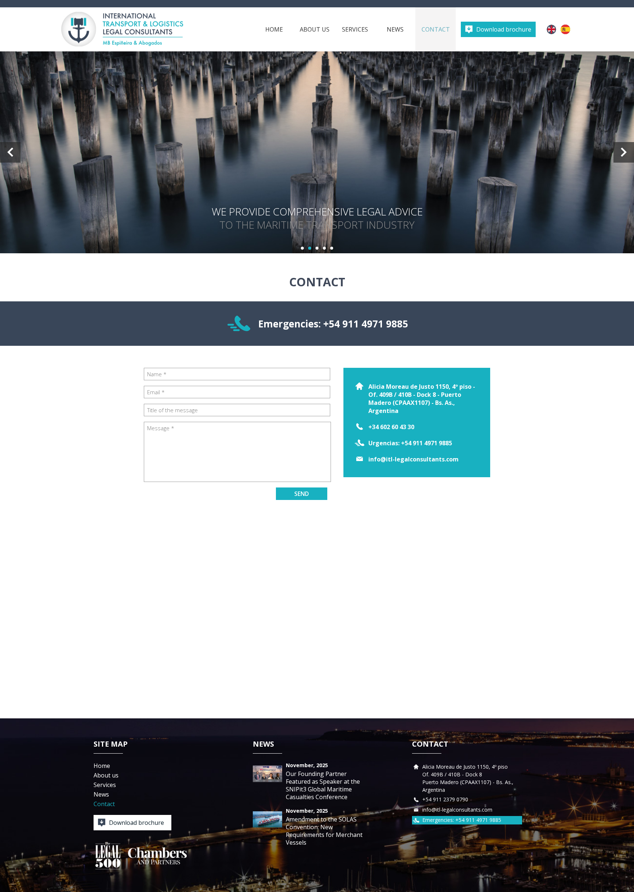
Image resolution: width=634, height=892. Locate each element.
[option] (317, 152)
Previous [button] (10, 152)
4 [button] (324, 248)
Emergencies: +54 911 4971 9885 (333, 323)
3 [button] (317, 248)
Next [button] (623, 152)
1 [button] (302, 248)
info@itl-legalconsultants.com (413, 459)
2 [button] (309, 248)
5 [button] (331, 248)
